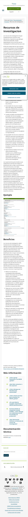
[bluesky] (10, 480)
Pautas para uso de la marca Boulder (14, 510)
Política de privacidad (14, 499)
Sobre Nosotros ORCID (14, 497)
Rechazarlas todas (14, 88)
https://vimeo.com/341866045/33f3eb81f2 (13, 369)
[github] (14, 483)
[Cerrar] (25, 75)
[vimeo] (7, 483)
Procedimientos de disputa (14, 508)
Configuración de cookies (14, 512)
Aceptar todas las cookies (14, 93)
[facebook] (14, 480)
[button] (15, 379)
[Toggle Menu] (3, 10)
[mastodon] (17, 480)
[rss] (20, 483)
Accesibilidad (14, 504)
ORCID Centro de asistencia (14, 506)
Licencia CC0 (15, 488)
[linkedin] (6, 480)
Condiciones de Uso (14, 502)
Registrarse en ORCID (14, 8)
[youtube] (21, 480)
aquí (9, 437)
